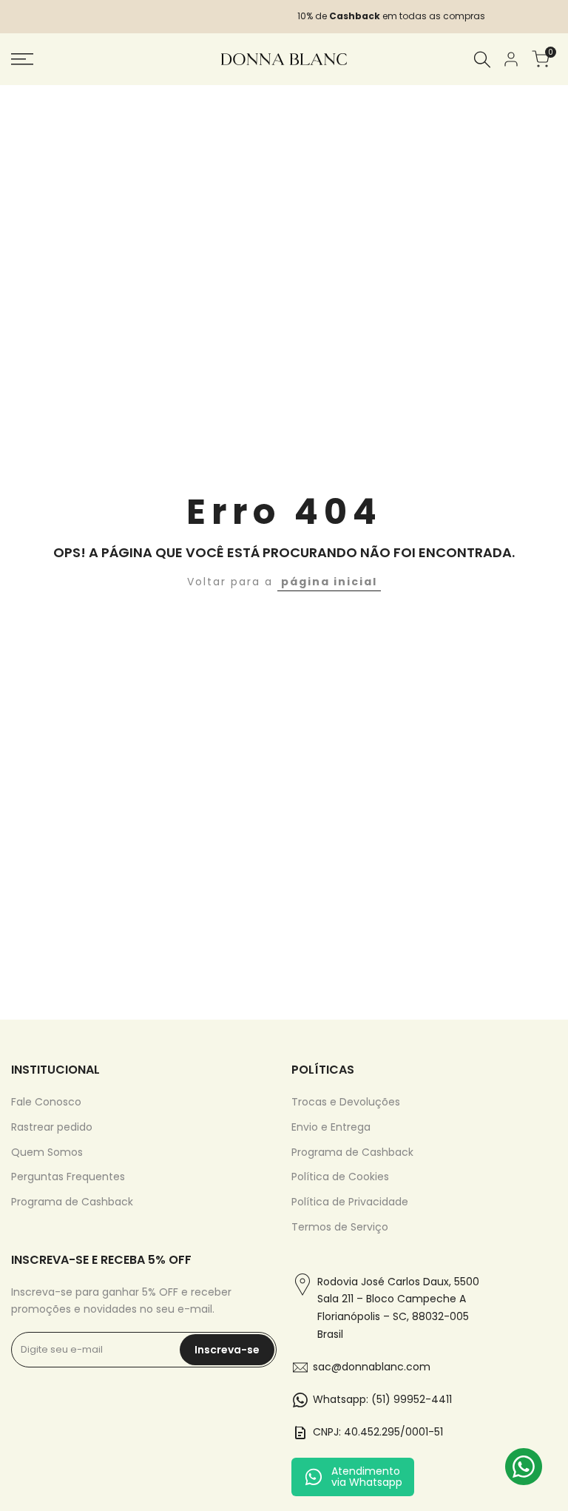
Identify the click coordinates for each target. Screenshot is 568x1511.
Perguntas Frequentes (68, 1176)
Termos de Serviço (339, 1226)
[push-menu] (22, 59)
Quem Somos (47, 1152)
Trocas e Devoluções (345, 1101)
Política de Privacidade (349, 1201)
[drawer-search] (482, 59)
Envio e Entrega (331, 1127)
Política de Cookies (340, 1176)
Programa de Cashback (72, 1201)
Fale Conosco (46, 1101)
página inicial (329, 581)
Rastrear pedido (51, 1127)
